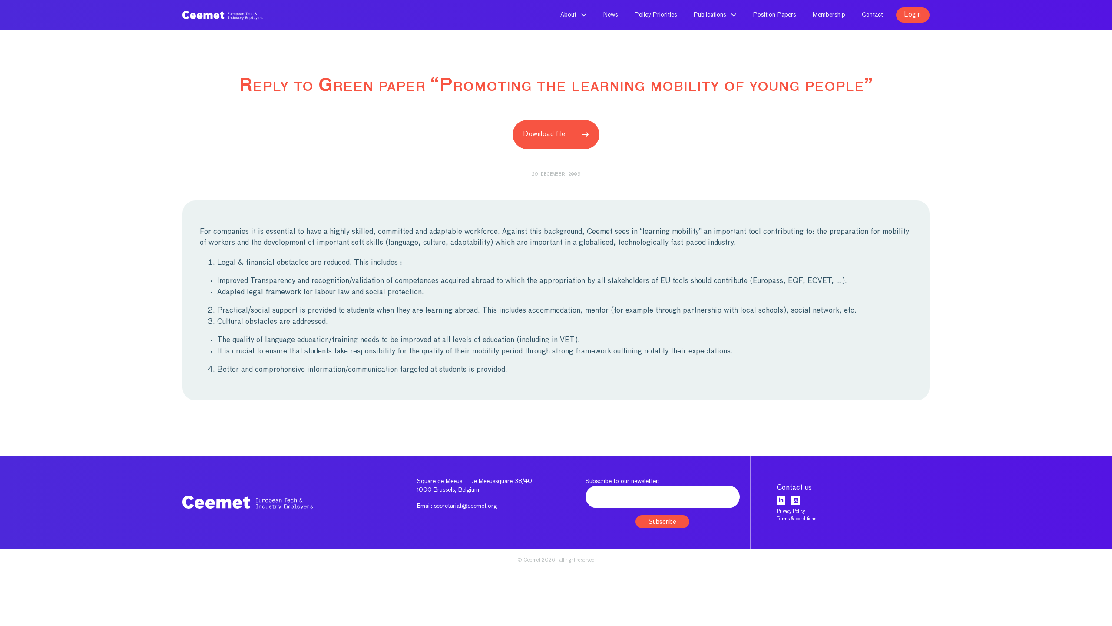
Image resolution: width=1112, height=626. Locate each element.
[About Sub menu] (584, 15)
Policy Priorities (656, 15)
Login (912, 14)
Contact (872, 15)
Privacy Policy (791, 511)
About (568, 15)
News (610, 15)
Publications (710, 15)
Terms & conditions (796, 518)
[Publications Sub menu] (734, 15)
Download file (544, 134)
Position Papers (774, 15)
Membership (829, 15)
